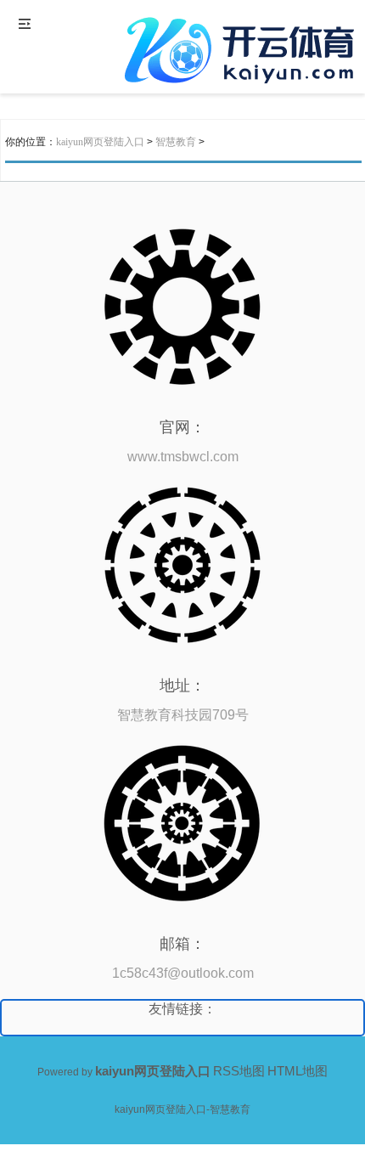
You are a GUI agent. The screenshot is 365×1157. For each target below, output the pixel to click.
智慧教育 (175, 142)
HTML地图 (297, 1071)
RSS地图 (239, 1071)
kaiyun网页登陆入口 (100, 142)
